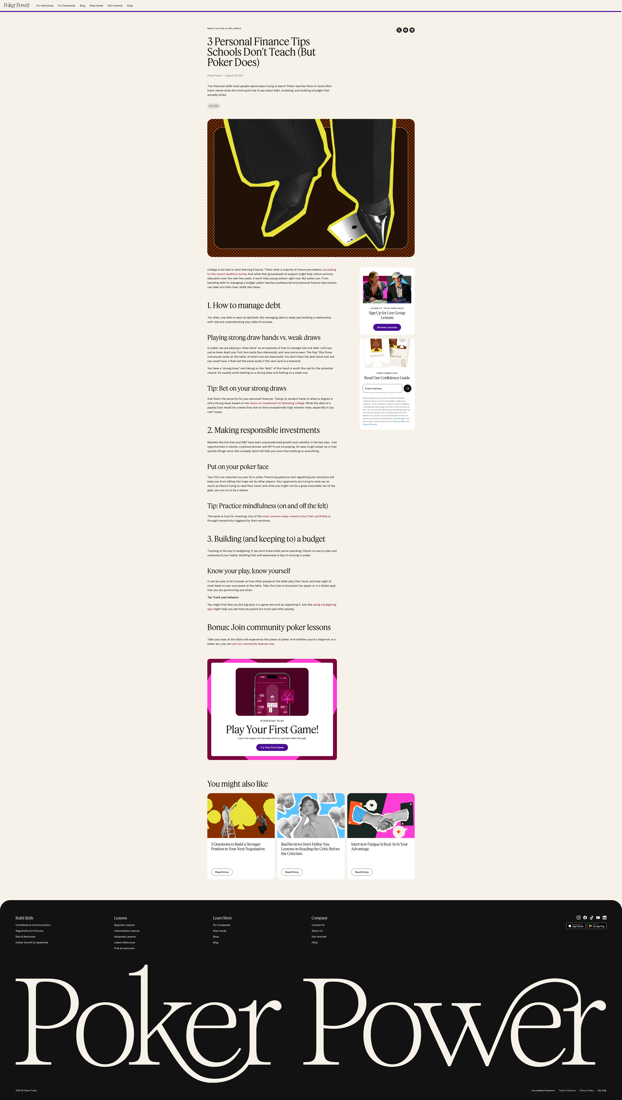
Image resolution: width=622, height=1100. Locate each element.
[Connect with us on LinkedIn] (604, 918)
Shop (130, 5)
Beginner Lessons (124, 925)
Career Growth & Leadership (32, 942)
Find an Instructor (124, 948)
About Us (317, 930)
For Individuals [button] (44, 5)
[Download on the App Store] (576, 926)
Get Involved (115, 5)
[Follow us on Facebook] (585, 918)
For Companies (66, 5)
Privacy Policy (400, 421)
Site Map (602, 1090)
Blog (82, 5)
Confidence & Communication (33, 925)
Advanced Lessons (125, 936)
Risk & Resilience (25, 936)
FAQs (315, 942)
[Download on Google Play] (596, 926)
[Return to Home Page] (17, 5)
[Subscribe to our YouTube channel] (598, 918)
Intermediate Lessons (126, 930)
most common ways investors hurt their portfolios (295, 516)
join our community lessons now (252, 644)
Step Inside (96, 5)
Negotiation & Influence (29, 930)
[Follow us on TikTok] (591, 918)
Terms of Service (370, 424)
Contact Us (318, 925)
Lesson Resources (124, 942)
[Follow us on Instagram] (579, 918)
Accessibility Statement (543, 1090)
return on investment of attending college (277, 403)
